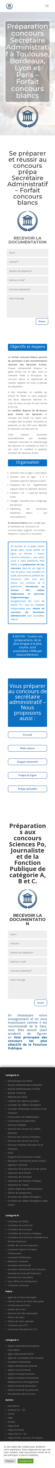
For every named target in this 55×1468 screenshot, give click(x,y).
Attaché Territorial (17, 1092)
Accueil (27, 734)
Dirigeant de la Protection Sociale (24, 1156)
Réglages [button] (10, 1461)
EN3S (10, 1152)
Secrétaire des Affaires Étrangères (24, 1196)
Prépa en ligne (27, 775)
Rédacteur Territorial (18, 1261)
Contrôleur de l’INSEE (18, 1221)
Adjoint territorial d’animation (22, 1385)
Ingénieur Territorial (17, 1164)
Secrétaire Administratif (19, 1265)
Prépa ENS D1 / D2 (17, 1433)
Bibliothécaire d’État (17, 1096)
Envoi (42, 321)
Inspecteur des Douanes (20, 1176)
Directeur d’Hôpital (17, 1124)
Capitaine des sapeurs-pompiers (23, 1100)
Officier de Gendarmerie (19, 1192)
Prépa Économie (16, 1429)
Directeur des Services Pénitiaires (24, 1136)
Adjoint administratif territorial (22, 1365)
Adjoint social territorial (19, 1369)
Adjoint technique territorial (21, 1373)
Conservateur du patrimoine (21, 1120)
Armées (11, 1421)
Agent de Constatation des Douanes (26, 1357)
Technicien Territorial (18, 1285)
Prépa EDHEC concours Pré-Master (25, 1437)
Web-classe (27, 748)
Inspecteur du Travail (18, 1184)
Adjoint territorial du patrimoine (23, 1389)
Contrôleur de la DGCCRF (20, 1225)
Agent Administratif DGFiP (20, 1353)
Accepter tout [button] (25, 1461)
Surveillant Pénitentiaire (19, 1361)
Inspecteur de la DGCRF (19, 1172)
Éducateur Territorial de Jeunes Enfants (27, 1160)
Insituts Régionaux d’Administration (25, 1188)
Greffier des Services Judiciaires (23, 1245)
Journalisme (13, 1405)
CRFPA (11, 1413)
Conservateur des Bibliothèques (23, 1116)
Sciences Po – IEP (16, 1409)
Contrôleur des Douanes (20, 1229)
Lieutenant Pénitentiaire (19, 1257)
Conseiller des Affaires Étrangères (24, 1104)
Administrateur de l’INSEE (20, 1080)
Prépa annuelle (27, 788)
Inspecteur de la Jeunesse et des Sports (27, 1168)
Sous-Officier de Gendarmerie (22, 1281)
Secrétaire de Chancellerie (20, 1277)
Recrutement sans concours (21, 1393)
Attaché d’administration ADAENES (25, 1084)
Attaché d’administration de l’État (24, 1088)
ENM (10, 1417)
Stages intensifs (27, 761)
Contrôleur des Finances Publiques (25, 1233)
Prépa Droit (13, 1425)
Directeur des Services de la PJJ (23, 1140)
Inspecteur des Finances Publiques (25, 1180)
